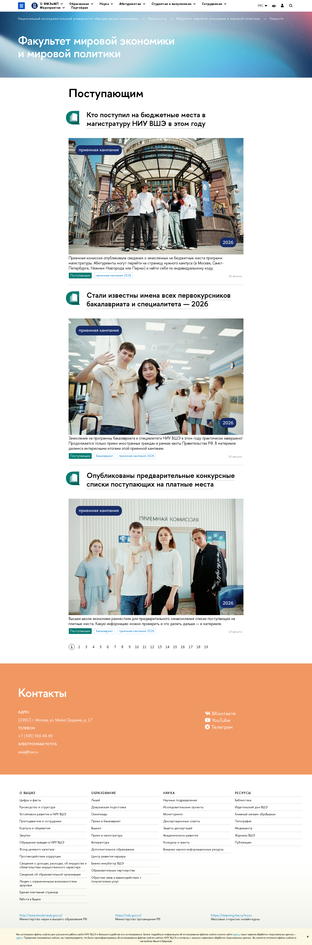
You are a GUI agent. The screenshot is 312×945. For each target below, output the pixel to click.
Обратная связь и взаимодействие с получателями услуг (116, 879)
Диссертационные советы (181, 821)
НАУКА (169, 793)
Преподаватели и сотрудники (40, 821)
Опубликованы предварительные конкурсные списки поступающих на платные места (161, 479)
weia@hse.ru (28, 752)
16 (183, 647)
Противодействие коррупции (40, 856)
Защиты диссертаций (177, 828)
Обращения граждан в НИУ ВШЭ (42, 842)
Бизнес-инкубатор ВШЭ (107, 863)
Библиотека (243, 800)
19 (206, 647)
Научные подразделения (180, 800)
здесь (236, 934)
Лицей (95, 800)
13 (160, 647)
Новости (276, 19)
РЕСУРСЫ (243, 793)
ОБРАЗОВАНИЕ (103, 793)
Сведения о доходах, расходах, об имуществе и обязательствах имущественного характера (53, 865)
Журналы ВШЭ (245, 835)
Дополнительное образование (112, 849)
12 (152, 647)
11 (144, 647)
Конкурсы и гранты (176, 842)
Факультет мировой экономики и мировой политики (218, 19)
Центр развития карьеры (108, 856)
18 (198, 647)
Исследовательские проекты (183, 807)
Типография (243, 821)
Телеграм (221, 726)
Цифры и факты (30, 800)
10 (137, 647)
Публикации (243, 842)
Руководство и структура (37, 807)
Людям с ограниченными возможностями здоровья (48, 883)
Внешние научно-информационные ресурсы (193, 849)
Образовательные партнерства (113, 870)
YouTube (220, 720)
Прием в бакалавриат (106, 821)
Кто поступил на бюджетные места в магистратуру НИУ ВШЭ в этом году (146, 119)
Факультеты (158, 19)
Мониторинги (173, 814)
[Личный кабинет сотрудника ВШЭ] (282, 6)
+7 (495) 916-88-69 (35, 735)
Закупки (25, 835)
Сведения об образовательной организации (50, 874)
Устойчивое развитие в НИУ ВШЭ (43, 814)
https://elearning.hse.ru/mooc (231, 915)
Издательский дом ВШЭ (251, 807)
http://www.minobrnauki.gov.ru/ (41, 915)
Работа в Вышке (30, 899)
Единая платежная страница (39, 892)
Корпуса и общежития (35, 828)
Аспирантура (100, 842)
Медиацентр (243, 828)
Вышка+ (96, 828)
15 (175, 647)
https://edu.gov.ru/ (128, 915)
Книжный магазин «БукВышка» (255, 814)
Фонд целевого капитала (37, 849)
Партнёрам (79, 8)
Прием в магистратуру (106, 835)
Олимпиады (99, 814)
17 (191, 647)
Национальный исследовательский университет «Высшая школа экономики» (78, 19)
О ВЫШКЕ (28, 793)
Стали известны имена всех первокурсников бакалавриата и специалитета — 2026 (159, 299)
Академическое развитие (180, 835)
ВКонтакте (223, 713)
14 (167, 647)
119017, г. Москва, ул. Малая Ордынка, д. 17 (55, 720)
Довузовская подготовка (108, 807)
